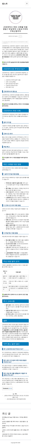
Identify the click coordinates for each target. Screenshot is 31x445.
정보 (16, 393)
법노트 (5, 3)
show (10, 388)
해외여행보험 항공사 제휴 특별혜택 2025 (16, 399)
